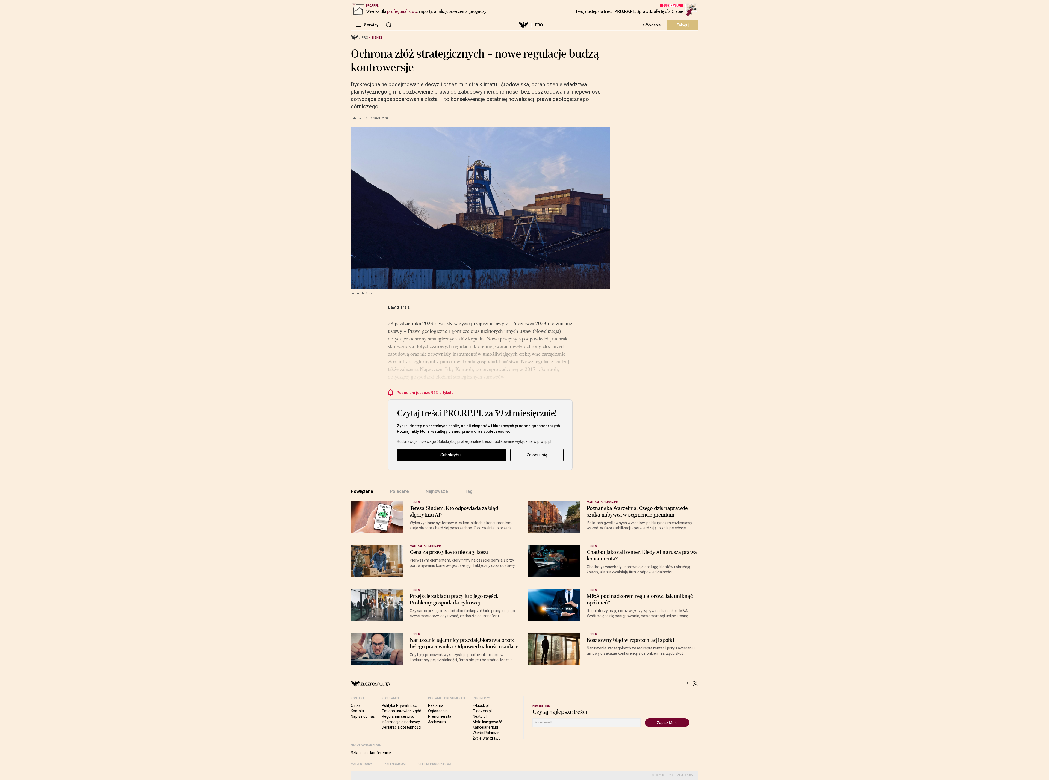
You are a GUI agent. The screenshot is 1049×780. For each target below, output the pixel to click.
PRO (539, 25)
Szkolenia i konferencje (371, 753)
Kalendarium (395, 764)
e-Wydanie (652, 25)
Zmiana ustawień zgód (401, 711)
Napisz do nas (363, 716)
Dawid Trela (399, 307)
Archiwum (437, 722)
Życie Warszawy (486, 738)
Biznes (377, 38)
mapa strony (361, 764)
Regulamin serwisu (398, 716)
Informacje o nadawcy (401, 722)
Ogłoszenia (438, 711)
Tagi (469, 491)
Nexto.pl (480, 716)
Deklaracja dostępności (401, 727)
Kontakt (357, 711)
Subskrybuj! (451, 455)
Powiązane (362, 491)
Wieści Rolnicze (486, 733)
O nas (356, 705)
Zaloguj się (536, 455)
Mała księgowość (487, 722)
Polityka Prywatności (399, 705)
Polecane (399, 491)
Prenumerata (439, 716)
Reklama (435, 705)
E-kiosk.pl (481, 705)
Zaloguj (682, 25)
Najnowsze (437, 491)
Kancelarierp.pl (485, 727)
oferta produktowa (434, 764)
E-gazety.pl (482, 711)
